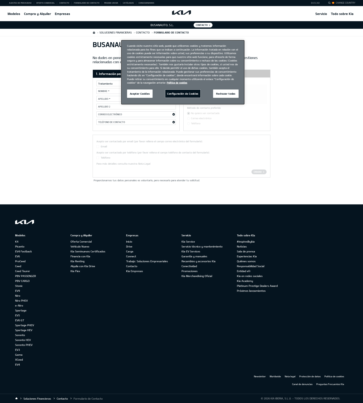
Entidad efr (244, 271)
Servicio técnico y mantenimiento (202, 246)
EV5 (17, 315)
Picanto (19, 246)
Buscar (315, 3)
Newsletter (260, 376)
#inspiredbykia (246, 241)
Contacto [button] (64, 3)
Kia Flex (75, 271)
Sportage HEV (23, 330)
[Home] (16, 398)
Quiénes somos (246, 261)
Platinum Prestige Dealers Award (257, 285)
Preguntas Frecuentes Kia (330, 384)
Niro (17, 295)
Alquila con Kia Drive (83, 266)
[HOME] (94, 32)
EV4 (17, 364)
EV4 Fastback (23, 251)
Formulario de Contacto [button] (86, 3)
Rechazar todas (225, 93)
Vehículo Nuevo (80, 246)
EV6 (17, 256)
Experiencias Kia (247, 256)
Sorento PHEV (24, 344)
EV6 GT (19, 320)
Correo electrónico (110, 114)
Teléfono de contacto (111, 122)
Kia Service (188, 241)
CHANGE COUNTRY (345, 2)
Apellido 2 (104, 106)
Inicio (129, 241)
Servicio (321, 13)
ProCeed (20, 261)
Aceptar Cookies (140, 93)
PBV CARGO (22, 280)
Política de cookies (334, 376)
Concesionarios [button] (146, 3)
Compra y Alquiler (37, 13)
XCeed (19, 359)
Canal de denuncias (302, 384)
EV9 (17, 290)
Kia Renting (78, 261)
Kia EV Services (191, 251)
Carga (129, 251)
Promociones (190, 271)
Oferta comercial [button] (45, 3)
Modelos (14, 13)
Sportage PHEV (24, 325)
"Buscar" (330, 3)
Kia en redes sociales (250, 276)
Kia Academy (245, 280)
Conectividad (189, 266)
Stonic (19, 285)
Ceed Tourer (22, 271)
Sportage (20, 310)
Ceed (18, 266)
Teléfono (195, 123)
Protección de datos (310, 376)
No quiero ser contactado (205, 113)
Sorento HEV (23, 340)
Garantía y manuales (194, 256)
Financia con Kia (80, 256)
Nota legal (290, 376)
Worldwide (275, 376)
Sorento (20, 335)
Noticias (242, 246)
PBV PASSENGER (25, 276)
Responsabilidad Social (250, 266)
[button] (316, 3)
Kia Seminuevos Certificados (88, 251)
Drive (129, 246)
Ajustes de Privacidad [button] (20, 3)
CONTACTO (202, 25)
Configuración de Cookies (183, 93)
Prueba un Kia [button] (111, 3)
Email (104, 146)
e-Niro (19, 305)
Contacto (131, 266)
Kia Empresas (134, 271)
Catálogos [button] (128, 3)
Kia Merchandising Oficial (197, 276)
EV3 (17, 349)
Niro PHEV (21, 300)
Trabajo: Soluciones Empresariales (147, 261)
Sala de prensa (246, 251)
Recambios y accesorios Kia (199, 261)
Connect (131, 256)
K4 (16, 241)
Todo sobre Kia (342, 13)
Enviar (258, 171)
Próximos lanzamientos (251, 290)
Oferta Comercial (81, 241)
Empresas (62, 13)
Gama (18, 354)
